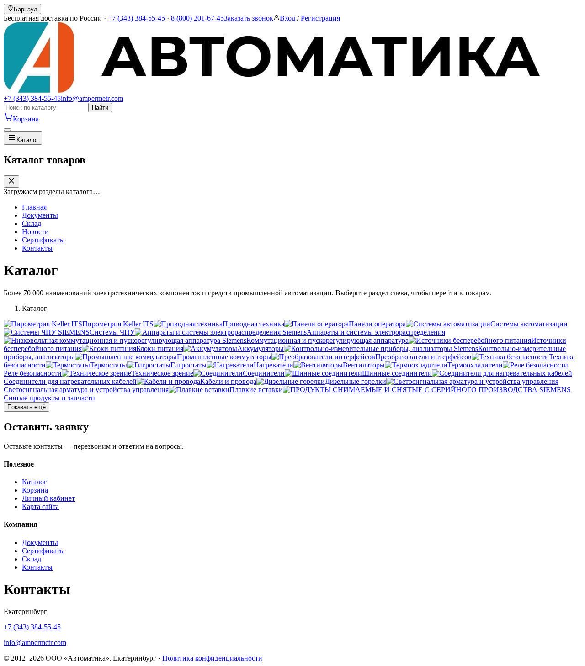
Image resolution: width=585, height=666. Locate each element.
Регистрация (320, 18)
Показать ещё (26, 407)
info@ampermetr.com (92, 98)
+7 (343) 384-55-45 (136, 18)
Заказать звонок (248, 18)
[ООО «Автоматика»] (272, 90)
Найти (100, 107)
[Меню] (7, 129)
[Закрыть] (11, 181)
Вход (287, 18)
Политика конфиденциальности (212, 658)
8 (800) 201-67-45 (197, 18)
